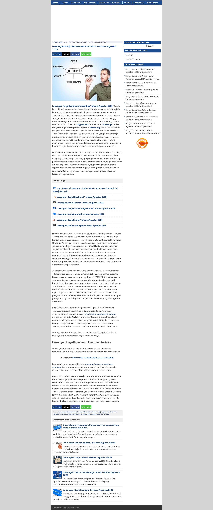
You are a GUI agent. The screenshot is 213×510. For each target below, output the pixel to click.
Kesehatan (104, 2)
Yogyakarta (82, 124)
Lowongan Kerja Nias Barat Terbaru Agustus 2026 (89, 442)
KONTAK (129, 55)
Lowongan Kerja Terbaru (102, 414)
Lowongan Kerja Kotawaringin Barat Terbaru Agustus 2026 (91, 474)
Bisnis (55, 2)
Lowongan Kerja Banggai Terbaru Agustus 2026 (88, 490)
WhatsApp (86, 54)
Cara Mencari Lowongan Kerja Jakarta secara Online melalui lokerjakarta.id (91, 426)
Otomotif (76, 2)
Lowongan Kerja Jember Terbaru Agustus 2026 (87, 457)
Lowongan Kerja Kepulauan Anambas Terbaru (77, 414)
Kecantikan (90, 2)
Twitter (66, 54)
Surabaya (108, 124)
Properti (116, 2)
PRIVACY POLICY (133, 59)
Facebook (75, 54)
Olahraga (139, 2)
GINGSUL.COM (58, 508)
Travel (127, 2)
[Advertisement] (106, 22)
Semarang (95, 127)
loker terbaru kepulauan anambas (100, 314)
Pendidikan (152, 2)
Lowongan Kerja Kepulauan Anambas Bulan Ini (74, 412)
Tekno (64, 2)
